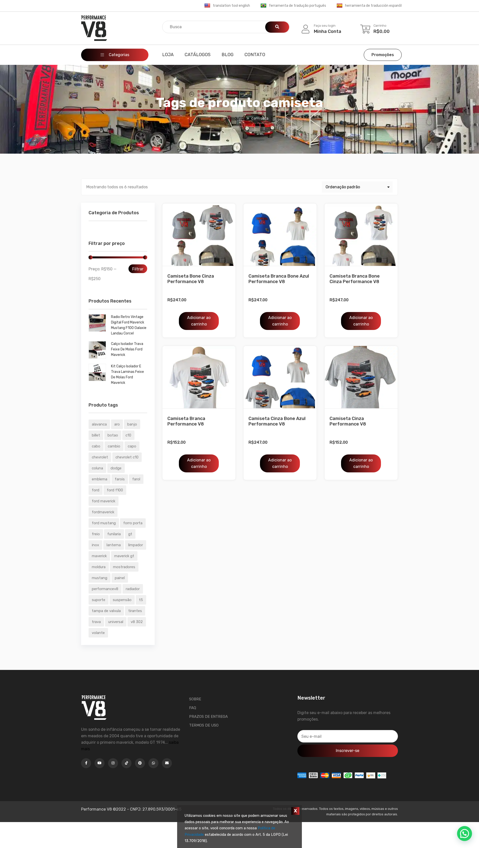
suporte (98, 600)
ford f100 (115, 490)
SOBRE (195, 699)
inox (95, 545)
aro (117, 424)
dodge (116, 468)
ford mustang (104, 523)
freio (96, 534)
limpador (135, 545)
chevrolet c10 (127, 457)
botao (113, 435)
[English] (207, 5)
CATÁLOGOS (198, 54)
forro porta (132, 523)
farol (136, 479)
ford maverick (103, 501)
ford (95, 490)
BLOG (228, 54)
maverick (99, 556)
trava (96, 622)
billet (96, 435)
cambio (114, 446)
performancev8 (105, 589)
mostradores (124, 567)
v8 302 (137, 622)
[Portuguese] (263, 5)
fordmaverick (103, 512)
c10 (128, 435)
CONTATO (254, 54)
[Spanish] (340, 5)
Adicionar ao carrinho (199, 320)
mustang (99, 578)
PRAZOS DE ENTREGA (208, 716)
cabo (96, 446)
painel (120, 578)
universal (115, 622)
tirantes (135, 611)
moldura (99, 567)
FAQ (192, 708)
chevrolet (100, 457)
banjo (132, 424)
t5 (141, 600)
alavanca (99, 424)
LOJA (168, 54)
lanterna (114, 545)
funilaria (114, 534)
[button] (464, 833)
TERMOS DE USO (204, 725)
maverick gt (124, 556)
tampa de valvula (106, 611)
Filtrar (137, 269)
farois (120, 479)
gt (130, 534)
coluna (97, 468)
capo (132, 446)
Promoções (382, 54)
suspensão (122, 600)
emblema (99, 479)
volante (98, 633)
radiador (133, 589)
